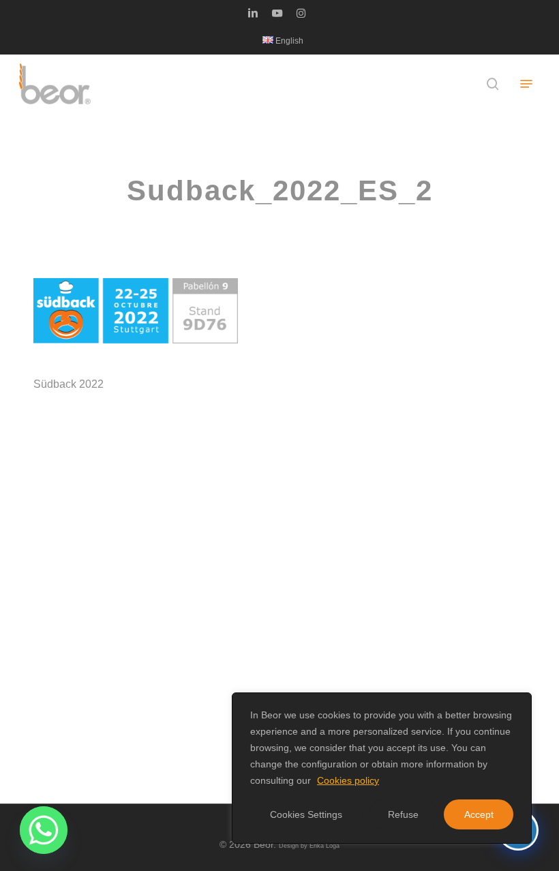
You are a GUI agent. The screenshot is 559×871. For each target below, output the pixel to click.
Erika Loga (324, 845)
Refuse (403, 814)
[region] (382, 768)
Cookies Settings (306, 814)
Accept (479, 814)
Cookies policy (348, 780)
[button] (526, 84)
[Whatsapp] (43, 830)
